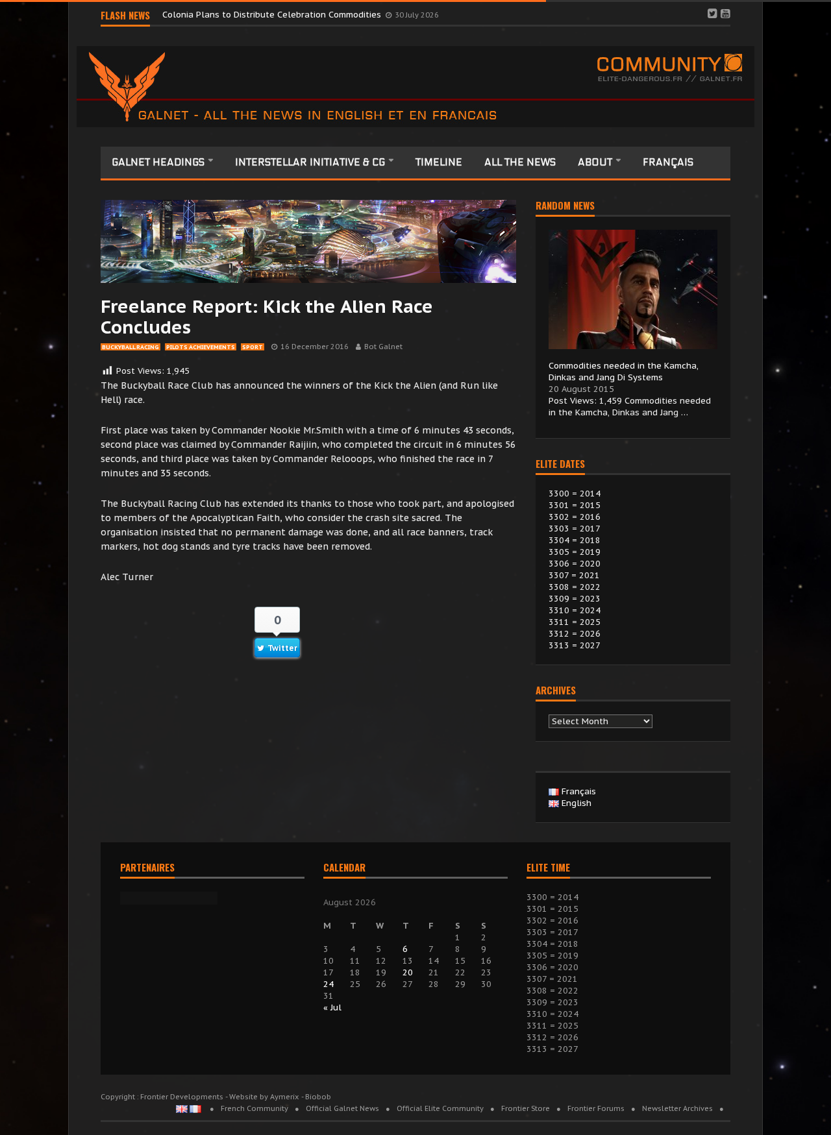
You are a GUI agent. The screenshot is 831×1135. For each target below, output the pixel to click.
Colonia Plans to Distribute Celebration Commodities (273, 14)
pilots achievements (200, 346)
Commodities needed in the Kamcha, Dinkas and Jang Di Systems (624, 371)
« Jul (332, 1007)
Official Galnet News (342, 1108)
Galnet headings (159, 162)
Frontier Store (525, 1108)
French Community (254, 1108)
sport (252, 346)
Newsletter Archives (677, 1108)
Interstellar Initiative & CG (311, 162)
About (596, 162)
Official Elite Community (440, 1108)
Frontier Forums (596, 1108)
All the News (520, 162)
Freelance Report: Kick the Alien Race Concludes (267, 316)
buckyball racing (130, 346)
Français (668, 162)
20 (408, 972)
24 (328, 984)
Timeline (439, 162)
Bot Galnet (383, 346)
